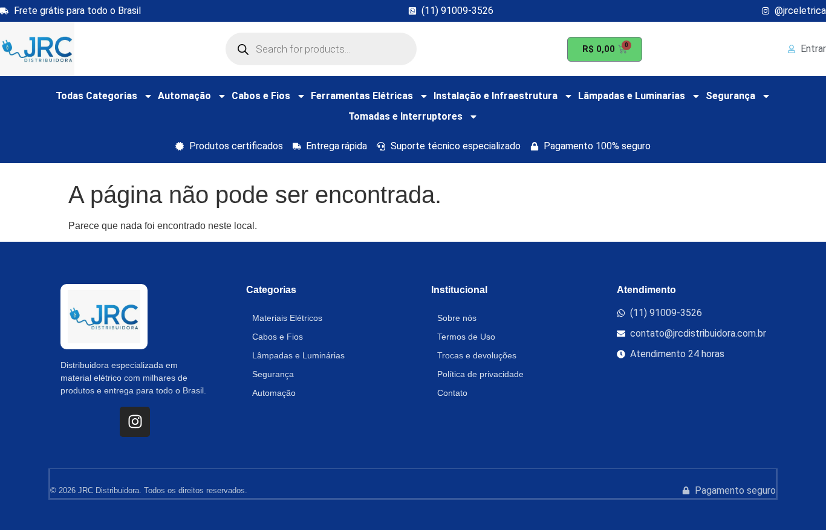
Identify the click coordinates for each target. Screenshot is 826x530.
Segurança (730, 96)
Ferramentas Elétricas (362, 96)
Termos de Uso (466, 336)
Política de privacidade (480, 374)
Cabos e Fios (261, 96)
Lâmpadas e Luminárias (298, 355)
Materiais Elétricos (287, 318)
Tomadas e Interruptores (405, 116)
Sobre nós (456, 318)
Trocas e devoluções (476, 355)
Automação (184, 96)
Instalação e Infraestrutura (496, 96)
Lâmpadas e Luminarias (631, 96)
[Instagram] (135, 422)
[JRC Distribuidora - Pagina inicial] (37, 49)
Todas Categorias (96, 96)
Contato (452, 393)
